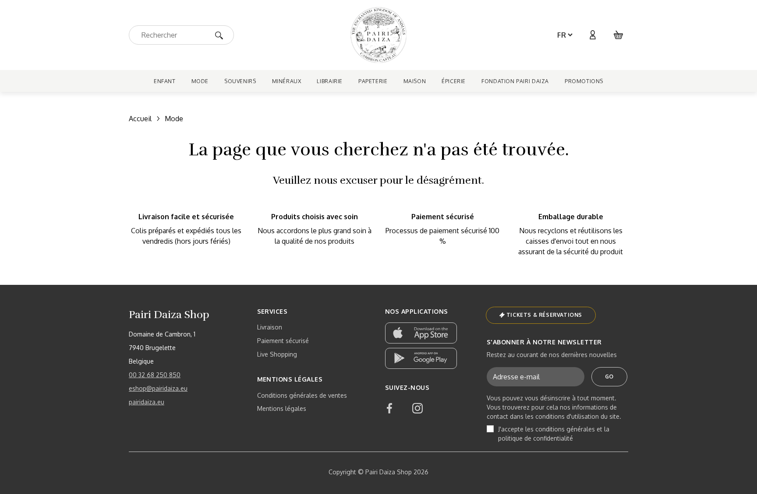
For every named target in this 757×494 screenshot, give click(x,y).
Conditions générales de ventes (302, 395)
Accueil (140, 118)
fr (561, 35)
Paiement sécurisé (283, 340)
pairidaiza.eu (146, 402)
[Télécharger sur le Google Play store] (421, 358)
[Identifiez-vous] (592, 35)
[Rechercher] (222, 34)
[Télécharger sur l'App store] (421, 332)
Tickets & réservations (544, 315)
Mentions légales (281, 408)
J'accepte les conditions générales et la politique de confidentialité (553, 433)
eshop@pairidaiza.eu (158, 388)
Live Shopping (277, 354)
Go (609, 376)
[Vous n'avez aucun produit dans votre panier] (618, 35)
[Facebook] (389, 408)
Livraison (269, 327)
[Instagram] (417, 408)
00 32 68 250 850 (154, 374)
